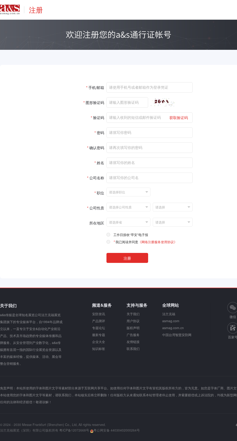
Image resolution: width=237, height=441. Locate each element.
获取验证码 (178, 117)
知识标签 (98, 348)
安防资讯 (98, 314)
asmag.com (170, 320)
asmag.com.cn (173, 327)
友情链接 (133, 341)
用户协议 (133, 320)
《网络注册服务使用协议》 (157, 241)
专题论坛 (98, 327)
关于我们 (133, 314)
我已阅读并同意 (145, 242)
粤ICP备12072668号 (74, 430)
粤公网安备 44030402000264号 (117, 430)
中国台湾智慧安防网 (176, 334)
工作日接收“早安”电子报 (130, 234)
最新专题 (98, 334)
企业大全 (98, 341)
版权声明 (133, 327)
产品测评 (98, 320)
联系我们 (133, 348)
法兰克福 (168, 314)
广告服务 (133, 334)
